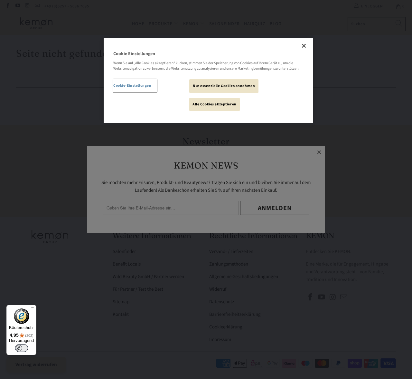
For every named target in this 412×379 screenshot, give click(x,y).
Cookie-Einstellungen (132, 85)
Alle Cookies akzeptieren (214, 104)
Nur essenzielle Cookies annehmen (224, 86)
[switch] (21, 348)
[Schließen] (304, 46)
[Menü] (32, 309)
